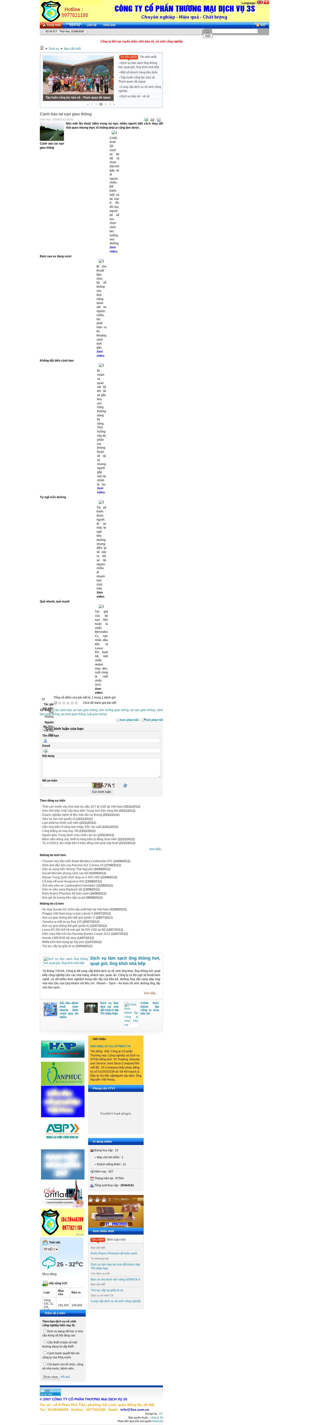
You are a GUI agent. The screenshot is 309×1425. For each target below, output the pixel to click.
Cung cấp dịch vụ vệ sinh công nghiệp (71, 97)
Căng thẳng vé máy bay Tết (60, 831)
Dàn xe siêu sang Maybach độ (62, 889)
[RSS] (261, 25)
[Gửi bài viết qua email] (146, 120)
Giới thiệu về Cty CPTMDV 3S (110, 1046)
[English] (260, 3)
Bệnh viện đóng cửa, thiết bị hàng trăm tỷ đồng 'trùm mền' (79, 839)
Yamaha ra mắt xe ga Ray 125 (62, 921)
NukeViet (157, 1421)
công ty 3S (156, 1417)
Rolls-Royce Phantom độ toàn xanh (65, 893)
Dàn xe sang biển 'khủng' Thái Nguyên (67, 869)
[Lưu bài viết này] (159, 120)
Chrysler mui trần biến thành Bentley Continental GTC (77, 861)
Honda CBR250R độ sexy (59, 938)
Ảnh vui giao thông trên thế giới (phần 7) (68, 917)
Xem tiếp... (156, 849)
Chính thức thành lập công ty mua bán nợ (149, 1008)
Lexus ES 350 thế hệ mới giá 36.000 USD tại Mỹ (73, 929)
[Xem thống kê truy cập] (50, 1395)
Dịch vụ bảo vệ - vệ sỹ (135, 96)
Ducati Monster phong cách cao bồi (65, 873)
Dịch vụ (54, 48)
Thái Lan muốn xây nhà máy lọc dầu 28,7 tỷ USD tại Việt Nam (82, 806)
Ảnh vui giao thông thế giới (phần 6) (65, 926)
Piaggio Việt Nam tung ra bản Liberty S (67, 913)
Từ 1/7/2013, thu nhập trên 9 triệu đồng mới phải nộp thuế (80, 843)
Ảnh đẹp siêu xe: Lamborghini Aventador (69, 885)
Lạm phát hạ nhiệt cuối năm (60, 822)
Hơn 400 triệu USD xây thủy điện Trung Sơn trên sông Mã (80, 810)
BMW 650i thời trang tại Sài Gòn (63, 942)
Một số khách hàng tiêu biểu (139, 72)
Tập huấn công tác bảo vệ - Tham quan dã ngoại (137, 79)
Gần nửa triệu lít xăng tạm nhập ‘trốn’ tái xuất (71, 827)
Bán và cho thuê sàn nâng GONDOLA (115, 1279)
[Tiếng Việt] (266, 3)
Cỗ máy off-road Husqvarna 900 (63, 881)
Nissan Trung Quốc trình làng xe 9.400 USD (71, 877)
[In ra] (152, 120)
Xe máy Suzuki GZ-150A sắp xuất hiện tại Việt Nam (75, 909)
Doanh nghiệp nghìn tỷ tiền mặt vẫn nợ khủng (72, 815)
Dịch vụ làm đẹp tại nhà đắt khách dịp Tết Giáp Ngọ (109, 1008)
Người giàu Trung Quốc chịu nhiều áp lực (69, 835)
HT (161, 1413)
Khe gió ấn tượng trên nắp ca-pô (63, 897)
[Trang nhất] (42, 48)
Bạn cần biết (72, 48)
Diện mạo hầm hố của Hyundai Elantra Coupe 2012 (76, 934)
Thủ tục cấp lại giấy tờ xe (58, 946)
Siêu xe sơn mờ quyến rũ (58, 819)
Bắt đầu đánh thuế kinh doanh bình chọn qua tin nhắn (69, 1010)
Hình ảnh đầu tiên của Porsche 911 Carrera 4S (73, 865)
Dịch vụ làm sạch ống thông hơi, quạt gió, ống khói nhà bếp (138, 65)
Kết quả (65, 1376)
